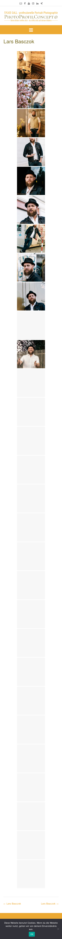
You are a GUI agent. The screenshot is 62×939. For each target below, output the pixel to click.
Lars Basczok (50, 903)
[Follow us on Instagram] (33, 3)
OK (31, 934)
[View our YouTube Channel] (29, 3)
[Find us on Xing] (42, 3)
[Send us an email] (20, 3)
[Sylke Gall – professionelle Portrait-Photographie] (31, 16)
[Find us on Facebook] (25, 3)
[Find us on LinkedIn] (37, 3)
